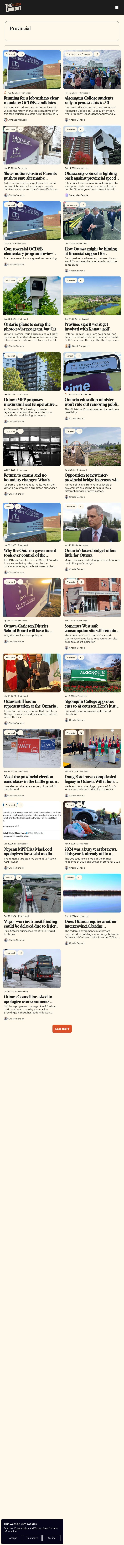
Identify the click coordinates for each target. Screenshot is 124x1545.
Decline (51, 1537)
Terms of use (41, 1528)
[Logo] (13, 7)
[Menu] (117, 7)
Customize (32, 1537)
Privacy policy (21, 1528)
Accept (13, 1537)
